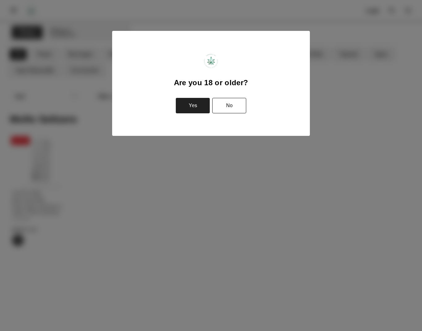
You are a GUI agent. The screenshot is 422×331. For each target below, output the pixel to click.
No (229, 105)
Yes (193, 105)
